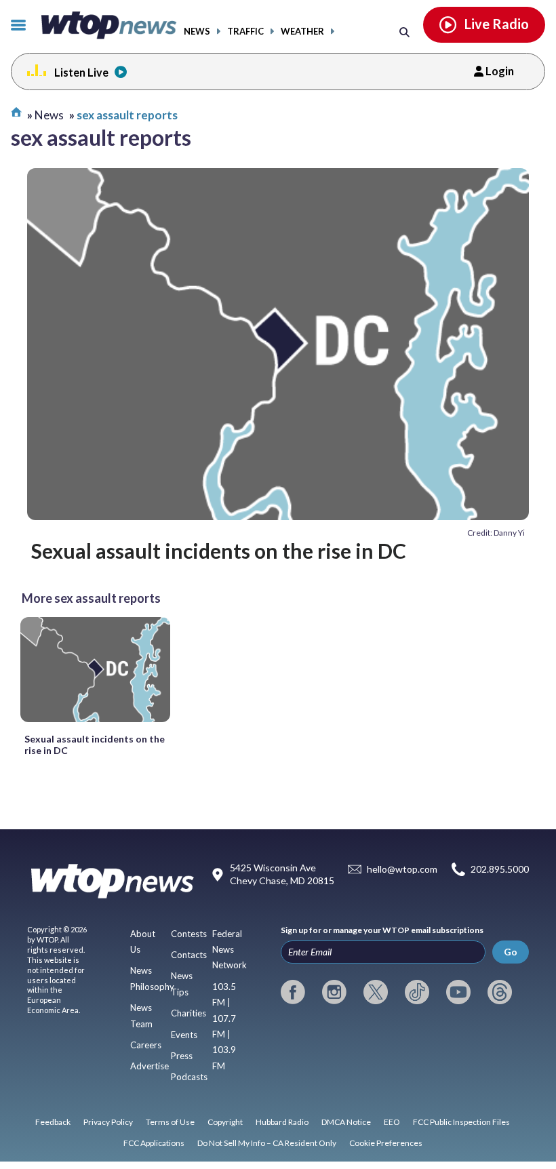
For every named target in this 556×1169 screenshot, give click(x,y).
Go (510, 951)
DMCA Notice (346, 1122)
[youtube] (458, 992)
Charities (188, 1013)
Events (184, 1034)
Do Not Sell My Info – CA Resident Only (266, 1143)
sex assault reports (127, 115)
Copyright (225, 1122)
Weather (302, 31)
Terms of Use (170, 1122)
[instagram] (334, 992)
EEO (392, 1122)
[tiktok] (417, 992)
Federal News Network (229, 949)
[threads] (500, 992)
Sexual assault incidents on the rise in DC (218, 550)
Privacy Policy (108, 1122)
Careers (145, 1044)
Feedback (53, 1122)
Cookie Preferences (385, 1143)
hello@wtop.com (402, 869)
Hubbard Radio (282, 1122)
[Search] (404, 31)
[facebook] (293, 992)
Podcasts (189, 1076)
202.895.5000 (500, 869)
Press (182, 1055)
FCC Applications (153, 1143)
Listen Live (81, 72)
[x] (375, 992)
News (197, 31)
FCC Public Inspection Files (461, 1122)
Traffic (245, 31)
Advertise (149, 1066)
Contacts (189, 954)
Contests (189, 933)
